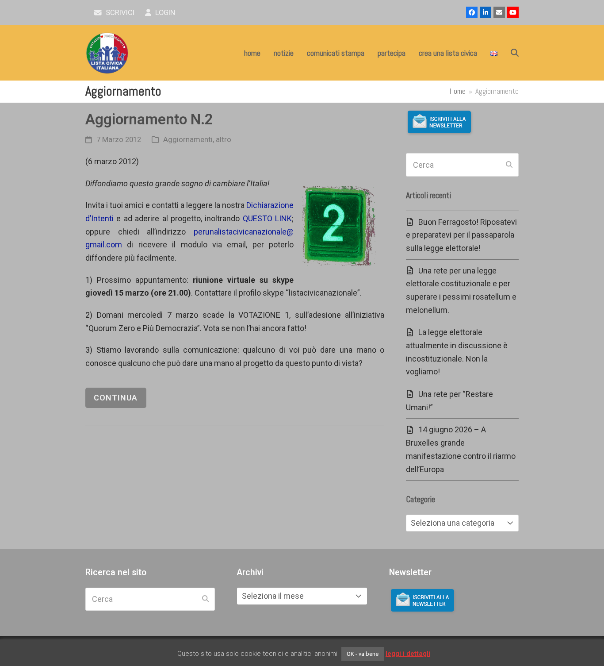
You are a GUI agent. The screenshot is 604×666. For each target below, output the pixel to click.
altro (223, 139)
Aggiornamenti (188, 139)
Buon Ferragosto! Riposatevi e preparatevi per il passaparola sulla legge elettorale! (461, 235)
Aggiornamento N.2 (149, 119)
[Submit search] (509, 165)
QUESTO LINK (267, 218)
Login (164, 12)
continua (116, 397)
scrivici (119, 12)
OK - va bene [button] (362, 654)
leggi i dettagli (408, 654)
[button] (514, 53)
